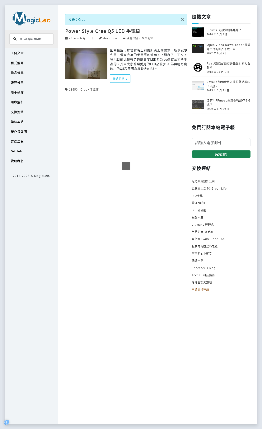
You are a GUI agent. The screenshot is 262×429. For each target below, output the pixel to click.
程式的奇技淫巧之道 (205, 246)
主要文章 (17, 52)
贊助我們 (17, 160)
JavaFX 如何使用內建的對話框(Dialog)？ (228, 84)
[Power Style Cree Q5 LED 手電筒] (86, 62)
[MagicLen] (31, 18)
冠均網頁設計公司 (203, 181)
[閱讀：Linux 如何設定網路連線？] (198, 32)
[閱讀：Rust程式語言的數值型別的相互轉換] (198, 67)
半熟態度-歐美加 (202, 232)
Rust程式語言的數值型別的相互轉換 (228, 65)
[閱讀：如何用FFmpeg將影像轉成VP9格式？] (198, 104)
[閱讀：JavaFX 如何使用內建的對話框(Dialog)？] (198, 85)
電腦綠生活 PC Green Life (209, 188)
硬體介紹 (132, 38)
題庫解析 (17, 102)
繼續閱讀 (119, 79)
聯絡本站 (17, 121)
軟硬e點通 (198, 203)
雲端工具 (17, 141)
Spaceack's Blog (203, 268)
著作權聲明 (19, 131)
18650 (73, 89)
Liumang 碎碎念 (203, 224)
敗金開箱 (147, 38)
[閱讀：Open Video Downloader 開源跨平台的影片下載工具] (198, 48)
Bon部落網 (199, 210)
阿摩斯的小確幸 (202, 253)
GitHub (16, 151)
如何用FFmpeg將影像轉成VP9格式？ (228, 102)
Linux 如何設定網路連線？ (224, 30)
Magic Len (110, 38)
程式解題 (17, 62)
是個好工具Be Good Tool (209, 239)
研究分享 (17, 82)
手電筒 (94, 89)
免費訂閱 (221, 154)
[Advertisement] (126, 132)
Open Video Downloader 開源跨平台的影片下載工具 (228, 47)
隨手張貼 (17, 92)
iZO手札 (197, 196)
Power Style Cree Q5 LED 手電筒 (103, 30)
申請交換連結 (200, 289)
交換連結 (17, 112)
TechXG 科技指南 (203, 275)
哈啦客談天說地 (202, 282)
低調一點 (197, 260)
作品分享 (17, 72)
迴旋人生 (197, 217)
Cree (84, 89)
